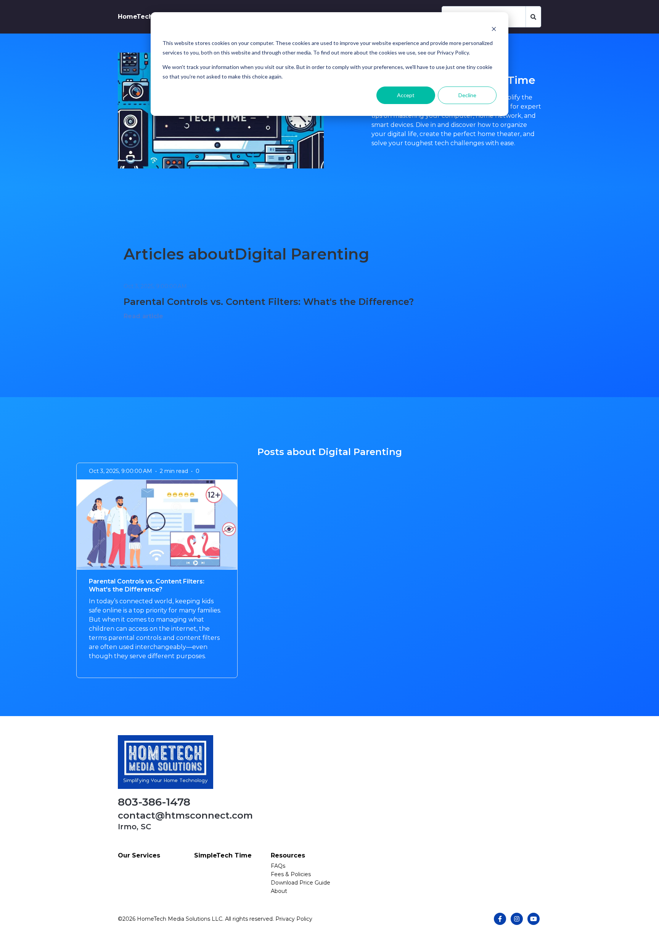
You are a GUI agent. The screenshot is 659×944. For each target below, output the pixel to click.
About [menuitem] (279, 891)
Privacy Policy (293, 918)
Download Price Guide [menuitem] (300, 882)
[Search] (533, 16)
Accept (406, 95)
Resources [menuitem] (288, 855)
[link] (165, 761)
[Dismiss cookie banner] (494, 29)
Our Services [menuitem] (139, 855)
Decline (467, 95)
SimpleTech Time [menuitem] (223, 855)
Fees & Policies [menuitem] (291, 874)
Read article (143, 316)
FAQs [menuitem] (278, 865)
